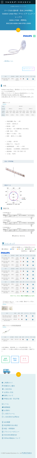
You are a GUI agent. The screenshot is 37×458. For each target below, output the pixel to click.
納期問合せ (5, 359)
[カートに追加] (27, 79)
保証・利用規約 (9, 428)
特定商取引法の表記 (11, 425)
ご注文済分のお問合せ (11, 417)
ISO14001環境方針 (10, 435)
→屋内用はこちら (8, 61)
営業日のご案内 (9, 386)
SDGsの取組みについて (12, 438)
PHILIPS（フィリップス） (21, 6)
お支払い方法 (8, 392)
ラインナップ (29, 68)
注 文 (24, 359)
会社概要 (7, 422)
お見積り (7, 410)
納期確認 (7, 407)
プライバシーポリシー (11, 432)
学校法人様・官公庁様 (11, 399)
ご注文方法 (8, 389)
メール (6, 404)
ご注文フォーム (9, 413)
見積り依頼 (15, 359)
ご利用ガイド (8, 382)
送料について (8, 395)
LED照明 (12, 6)
